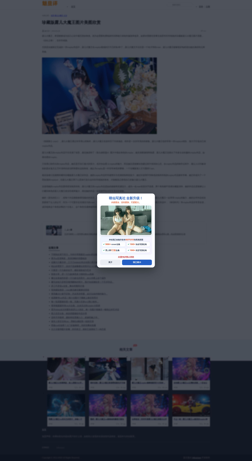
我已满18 (137, 262)
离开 (110, 262)
